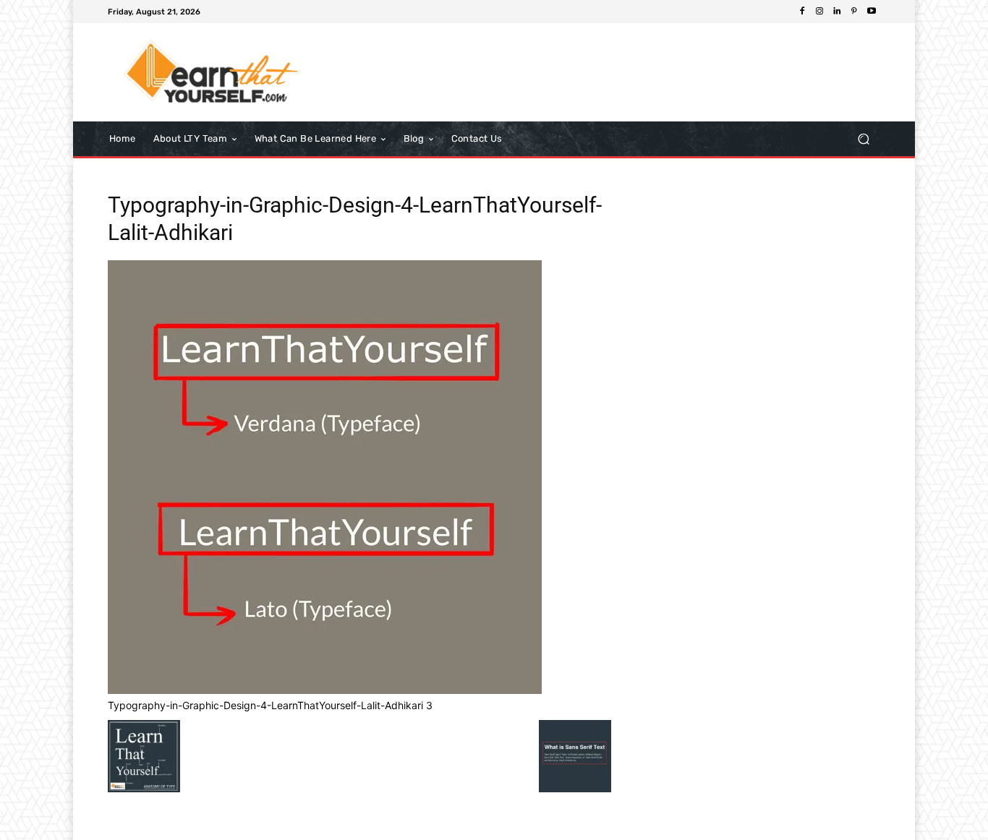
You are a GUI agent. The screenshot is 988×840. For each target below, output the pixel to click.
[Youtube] (871, 11)
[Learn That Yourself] (211, 72)
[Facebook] (802, 11)
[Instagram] (819, 11)
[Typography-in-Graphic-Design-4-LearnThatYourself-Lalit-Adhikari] (325, 690)
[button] (863, 138)
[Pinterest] (854, 11)
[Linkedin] (837, 11)
